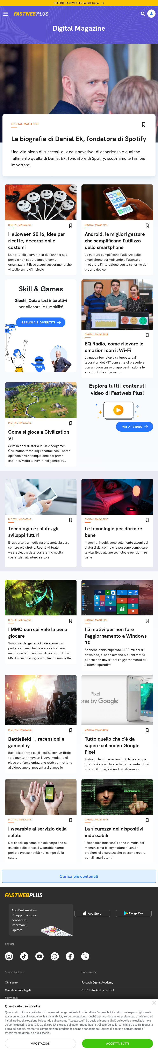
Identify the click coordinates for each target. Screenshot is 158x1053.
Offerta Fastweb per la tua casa (76, 3)
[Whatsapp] (55, 956)
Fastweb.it (11, 998)
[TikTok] (24, 956)
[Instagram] (9, 956)
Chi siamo (11, 982)
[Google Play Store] (134, 913)
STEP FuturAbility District (97, 990)
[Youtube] (39, 956)
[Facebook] (70, 956)
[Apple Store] (92, 913)
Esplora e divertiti (38, 322)
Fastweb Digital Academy (97, 982)
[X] (85, 956)
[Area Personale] (151, 14)
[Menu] (5, 13)
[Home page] (31, 14)
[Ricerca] (143, 14)
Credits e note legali (18, 990)
